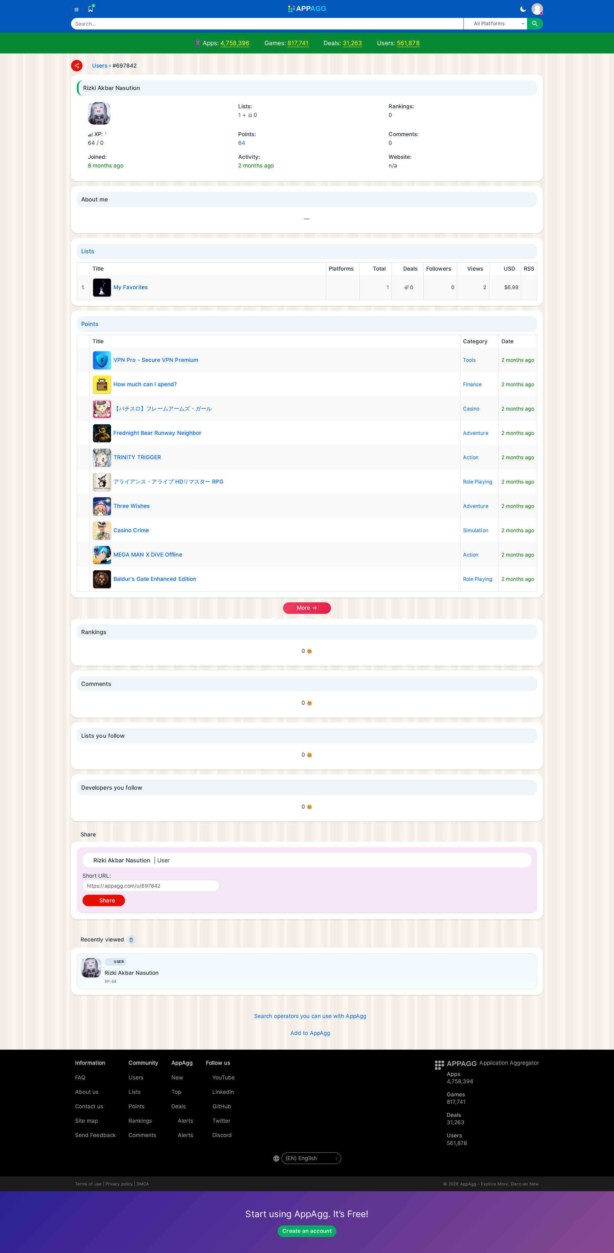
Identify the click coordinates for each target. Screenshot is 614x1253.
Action (470, 457)
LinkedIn (223, 1092)
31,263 (352, 43)
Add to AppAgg (310, 1033)
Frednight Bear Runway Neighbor (157, 432)
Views (475, 268)
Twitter (221, 1121)
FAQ (80, 1077)
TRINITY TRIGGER (137, 457)
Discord (222, 1135)
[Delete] (131, 939)
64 (241, 143)
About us (87, 1092)
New (177, 1077)
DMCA (143, 1183)
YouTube (223, 1077)
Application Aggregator (509, 1063)
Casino (471, 409)
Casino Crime (131, 530)
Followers (438, 268)
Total (379, 268)
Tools (469, 360)
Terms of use (88, 1183)
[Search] (535, 23)
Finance (472, 384)
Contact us (89, 1106)
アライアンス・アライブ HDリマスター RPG (169, 481)
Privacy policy (119, 1183)
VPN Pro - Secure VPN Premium (156, 359)
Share (106, 900)
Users (99, 65)
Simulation (475, 530)
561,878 (408, 43)
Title (98, 268)
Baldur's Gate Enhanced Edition (155, 578)
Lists (87, 251)
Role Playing (477, 482)
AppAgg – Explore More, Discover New (499, 1183)
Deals (410, 268)
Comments (143, 1135)
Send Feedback (95, 1135)
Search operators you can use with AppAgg (310, 1016)
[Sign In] (537, 9)
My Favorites (131, 287)
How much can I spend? (145, 384)
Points (89, 324)
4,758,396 (234, 43)
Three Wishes (132, 505)
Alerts (185, 1121)
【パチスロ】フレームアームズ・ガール (163, 408)
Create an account (306, 1231)
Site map (86, 1121)
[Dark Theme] (523, 9)
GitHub (222, 1106)
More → (307, 608)
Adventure (475, 433)
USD (509, 268)
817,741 (298, 43)
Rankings (140, 1121)
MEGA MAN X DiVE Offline (148, 554)
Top (176, 1092)
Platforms (341, 268)
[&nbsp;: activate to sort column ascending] (83, 269)
